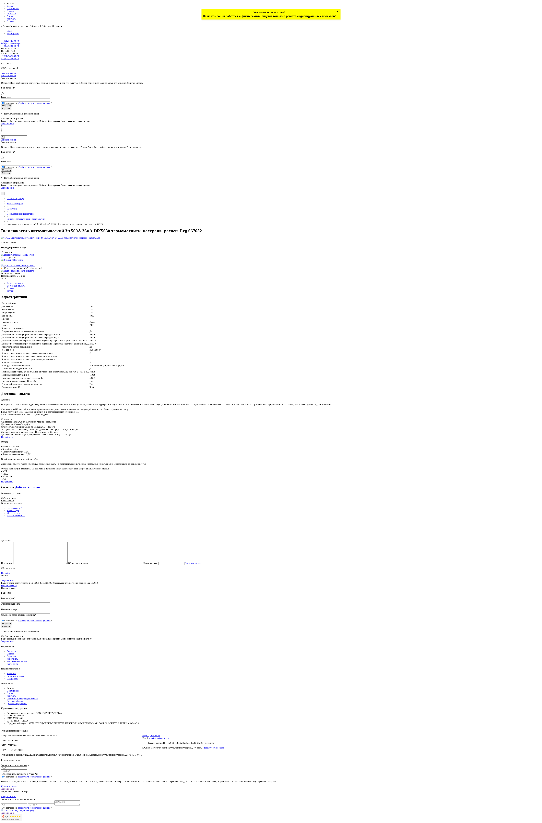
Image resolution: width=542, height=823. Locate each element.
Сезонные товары (15, 676)
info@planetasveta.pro (11, 43)
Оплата (10, 11)
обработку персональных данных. (34, 103)
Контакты (11, 19)
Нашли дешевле (26, 271)
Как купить (12, 659)
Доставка (11, 13)
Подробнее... (7, 437)
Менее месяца (13, 513)
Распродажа (12, 678)
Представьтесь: (150, 563)
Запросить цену (26, 810)
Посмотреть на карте (214, 748)
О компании (13, 8)
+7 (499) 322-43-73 (10, 46)
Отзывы (11, 21)
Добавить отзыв (27, 487)
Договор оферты (15, 701)
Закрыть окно (7, 123)
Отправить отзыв (192, 563)
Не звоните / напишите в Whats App (21, 774)
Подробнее (6, 573)
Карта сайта (12, 664)
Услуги (10, 6)
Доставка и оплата (16, 286)
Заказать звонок (8, 73)
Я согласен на (28, 103)
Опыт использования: (11, 503)
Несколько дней (14, 508)
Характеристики (15, 283)
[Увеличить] (50, 238)
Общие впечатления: (78, 563)
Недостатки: (7, 563)
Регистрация (13, 33)
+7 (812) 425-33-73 (10, 41)
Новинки (11, 673)
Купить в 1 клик (27, 265)
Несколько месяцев (16, 515)
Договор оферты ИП (17, 703)
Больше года (13, 510)
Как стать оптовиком (17, 661)
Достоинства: (7, 540)
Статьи (10, 16)
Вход (9, 31)
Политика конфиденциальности (22, 698)
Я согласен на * (28, 777)
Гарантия (11, 656)
